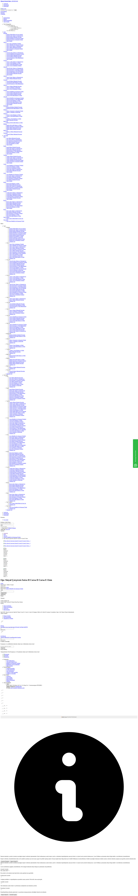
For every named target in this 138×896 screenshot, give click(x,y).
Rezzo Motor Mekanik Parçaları (13, 203)
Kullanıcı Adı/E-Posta (5, 522)
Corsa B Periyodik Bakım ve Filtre (14, 82)
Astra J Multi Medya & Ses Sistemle (17, 253)
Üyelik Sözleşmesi (10, 669)
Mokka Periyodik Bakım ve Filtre (14, 125)
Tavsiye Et (9, 602)
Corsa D (5, 51)
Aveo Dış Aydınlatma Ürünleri (16, 449)
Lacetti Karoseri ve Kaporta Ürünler (14, 196)
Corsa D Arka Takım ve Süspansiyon (14, 52)
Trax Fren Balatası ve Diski (12, 143)
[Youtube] (5, 655)
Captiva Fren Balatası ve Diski (16, 410)
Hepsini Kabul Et (13, 861)
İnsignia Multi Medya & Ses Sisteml (14, 34)
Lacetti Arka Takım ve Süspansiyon (14, 192)
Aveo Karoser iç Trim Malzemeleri (17, 442)
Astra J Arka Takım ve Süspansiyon (14, 46)
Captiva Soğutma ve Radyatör (16, 414)
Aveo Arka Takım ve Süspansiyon (14, 175)
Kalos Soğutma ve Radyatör (15, 462)
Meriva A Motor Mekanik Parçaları (14, 131)
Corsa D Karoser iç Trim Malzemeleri (14, 57)
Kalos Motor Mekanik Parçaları (13, 184)
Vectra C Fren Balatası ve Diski (13, 114)
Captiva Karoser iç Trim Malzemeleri (17, 408)
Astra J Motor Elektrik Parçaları (16, 250)
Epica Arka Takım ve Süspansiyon (14, 210)
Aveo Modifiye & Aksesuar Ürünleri (14, 174)
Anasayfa (5, 533)
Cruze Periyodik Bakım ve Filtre (16, 430)
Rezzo (4, 200)
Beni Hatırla (5, 528)
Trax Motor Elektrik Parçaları (13, 142)
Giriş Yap (3, 529)
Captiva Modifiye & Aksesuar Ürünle (14, 160)
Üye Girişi (5, 519)
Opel (4, 32)
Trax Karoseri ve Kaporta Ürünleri (14, 140)
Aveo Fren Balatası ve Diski (15, 443)
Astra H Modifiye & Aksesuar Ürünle (17, 292)
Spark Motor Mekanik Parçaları (13, 149)
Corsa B (5, 79)
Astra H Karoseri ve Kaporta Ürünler (14, 69)
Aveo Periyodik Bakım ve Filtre (16, 446)
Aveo (4, 173)
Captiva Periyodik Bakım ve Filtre (17, 412)
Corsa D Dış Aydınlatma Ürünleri (16, 272)
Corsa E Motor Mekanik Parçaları (14, 92)
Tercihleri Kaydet (13, 894)
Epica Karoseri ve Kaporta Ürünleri (14, 213)
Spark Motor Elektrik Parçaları (13, 147)
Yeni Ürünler (6, 21)
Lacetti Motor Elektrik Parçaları (13, 197)
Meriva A (5, 130)
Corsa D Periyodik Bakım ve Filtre (17, 271)
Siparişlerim (6, 5)
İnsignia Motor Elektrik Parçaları (16, 235)
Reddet (88, 858)
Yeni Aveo (5, 219)
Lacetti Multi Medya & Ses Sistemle (17, 476)
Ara (15, 10)
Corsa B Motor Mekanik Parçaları (14, 81)
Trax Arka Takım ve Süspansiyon (13, 139)
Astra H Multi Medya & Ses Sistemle (14, 72)
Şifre (2, 525)
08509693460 (18, 686)
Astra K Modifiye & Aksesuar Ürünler (15, 98)
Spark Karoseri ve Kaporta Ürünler (17, 398)
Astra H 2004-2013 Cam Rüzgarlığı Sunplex (11, 637)
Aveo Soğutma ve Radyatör (15, 447)
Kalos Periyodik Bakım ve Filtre (16, 460)
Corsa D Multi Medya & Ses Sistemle (17, 268)
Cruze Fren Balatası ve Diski (12, 166)
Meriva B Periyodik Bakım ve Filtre (14, 122)
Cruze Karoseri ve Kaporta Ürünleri (17, 425)
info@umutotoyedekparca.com (17, 687)
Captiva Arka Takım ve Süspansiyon (14, 157)
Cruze (4, 164)
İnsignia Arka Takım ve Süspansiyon (14, 35)
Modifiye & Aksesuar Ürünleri (13, 663)
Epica (4, 209)
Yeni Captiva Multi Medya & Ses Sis (14, 218)
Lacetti (5, 191)
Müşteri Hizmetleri (7, 20)
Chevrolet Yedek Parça (11, 662)
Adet (2, 590)
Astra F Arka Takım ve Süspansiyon (14, 77)
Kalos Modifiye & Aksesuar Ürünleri (17, 463)
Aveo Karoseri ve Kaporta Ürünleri (14, 178)
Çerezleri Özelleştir (5, 861)
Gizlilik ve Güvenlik (11, 673)
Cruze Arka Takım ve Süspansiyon (14, 169)
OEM (2, 583)
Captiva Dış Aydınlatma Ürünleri (16, 415)
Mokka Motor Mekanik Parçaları (13, 127)
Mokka (5, 124)
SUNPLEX (3, 636)
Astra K (5, 96)
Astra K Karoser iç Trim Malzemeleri (14, 99)
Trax (4, 137)
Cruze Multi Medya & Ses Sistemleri (17, 429)
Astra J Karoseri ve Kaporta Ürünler (14, 48)
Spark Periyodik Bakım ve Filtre (16, 395)
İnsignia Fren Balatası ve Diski (16, 236)
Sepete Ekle (3, 593)
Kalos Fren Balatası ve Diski (12, 183)
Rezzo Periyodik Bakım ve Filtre (16, 490)
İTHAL (2, 625)
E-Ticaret (65, 717)
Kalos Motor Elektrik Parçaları (13, 188)
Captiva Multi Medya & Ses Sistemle (17, 411)
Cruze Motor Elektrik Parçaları (16, 427)
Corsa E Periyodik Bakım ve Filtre (14, 95)
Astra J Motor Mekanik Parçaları (13, 47)
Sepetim (8, 681)
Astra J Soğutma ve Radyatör (15, 255)
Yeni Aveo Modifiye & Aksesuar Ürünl (15, 221)
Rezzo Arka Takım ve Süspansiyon (14, 201)
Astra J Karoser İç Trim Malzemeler (17, 252)
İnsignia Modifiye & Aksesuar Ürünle (14, 38)
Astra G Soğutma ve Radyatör (13, 87)
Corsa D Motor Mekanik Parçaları (14, 55)
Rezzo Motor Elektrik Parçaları (13, 204)
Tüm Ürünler (9, 41)
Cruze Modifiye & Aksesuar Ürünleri (14, 165)
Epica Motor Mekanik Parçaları (13, 212)
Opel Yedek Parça (10, 660)
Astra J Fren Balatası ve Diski (16, 254)
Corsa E (5, 90)
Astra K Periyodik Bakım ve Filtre (14, 102)
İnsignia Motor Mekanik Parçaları (14, 37)
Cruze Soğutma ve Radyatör (15, 432)
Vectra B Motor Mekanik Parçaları (14, 134)
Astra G (5, 85)
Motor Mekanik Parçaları (12, 120)
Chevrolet (5, 135)
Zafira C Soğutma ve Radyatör (13, 112)
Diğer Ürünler (9, 665)
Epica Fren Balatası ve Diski (12, 214)
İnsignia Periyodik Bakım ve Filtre (17, 239)
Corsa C (5, 60)
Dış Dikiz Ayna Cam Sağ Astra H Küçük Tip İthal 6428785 (14, 627)
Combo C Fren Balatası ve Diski (13, 118)
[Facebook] (6, 654)
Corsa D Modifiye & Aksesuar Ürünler (15, 54)
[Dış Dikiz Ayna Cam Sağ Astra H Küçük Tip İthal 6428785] (3, 624)
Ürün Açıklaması (7, 605)
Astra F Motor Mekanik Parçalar (13, 78)
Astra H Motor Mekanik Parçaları (14, 73)
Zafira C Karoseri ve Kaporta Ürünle (14, 111)
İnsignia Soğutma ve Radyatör (16, 237)
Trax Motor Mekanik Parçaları (13, 138)
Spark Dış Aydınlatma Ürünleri (16, 397)
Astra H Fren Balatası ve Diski (16, 293)
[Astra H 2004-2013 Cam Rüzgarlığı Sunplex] (3, 634)
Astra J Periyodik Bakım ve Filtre (16, 257)
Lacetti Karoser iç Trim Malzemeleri (17, 475)
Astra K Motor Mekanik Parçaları (14, 103)
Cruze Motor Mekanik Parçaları (13, 170)
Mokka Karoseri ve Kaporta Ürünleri (14, 126)
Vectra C (5, 113)
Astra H (5, 67)
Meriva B (5, 121)
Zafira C (5, 109)
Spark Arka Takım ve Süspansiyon (14, 148)
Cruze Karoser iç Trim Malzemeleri (17, 428)
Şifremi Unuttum (12, 528)
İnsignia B (5, 105)
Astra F (5, 76)
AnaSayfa (5, 3)
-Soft (62, 717)
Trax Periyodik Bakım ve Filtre (16, 384)
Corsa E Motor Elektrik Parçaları (13, 94)
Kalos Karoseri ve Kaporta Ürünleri (14, 187)
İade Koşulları (6, 609)
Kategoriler (6, 6)
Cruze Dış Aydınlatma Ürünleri (13, 168)
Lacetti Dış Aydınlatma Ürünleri (13, 194)
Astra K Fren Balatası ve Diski (13, 100)
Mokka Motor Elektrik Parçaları (13, 129)
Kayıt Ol (8, 529)
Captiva (5, 155)
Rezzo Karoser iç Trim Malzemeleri (14, 205)
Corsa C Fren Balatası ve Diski (13, 63)
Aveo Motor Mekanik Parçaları (13, 177)
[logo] (3, 8)
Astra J (5, 42)
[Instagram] (6, 657)
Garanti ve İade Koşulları (12, 672)
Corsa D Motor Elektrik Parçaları (13, 56)
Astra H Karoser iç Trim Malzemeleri (14, 70)
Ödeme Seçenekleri (7, 607)
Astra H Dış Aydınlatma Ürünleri (16, 294)
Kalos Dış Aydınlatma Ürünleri (16, 464)
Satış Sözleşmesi (10, 671)
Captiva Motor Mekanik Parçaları (13, 159)
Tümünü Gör (12, 241)
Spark (4, 146)
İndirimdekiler (6, 17)
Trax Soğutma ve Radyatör (15, 385)
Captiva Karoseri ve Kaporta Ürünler (14, 161)
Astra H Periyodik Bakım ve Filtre (17, 290)
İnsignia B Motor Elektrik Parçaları (14, 107)
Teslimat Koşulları (10, 668)
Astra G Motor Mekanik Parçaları (14, 86)
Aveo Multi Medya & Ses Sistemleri (17, 445)
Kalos (4, 182)
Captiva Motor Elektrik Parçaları (13, 156)
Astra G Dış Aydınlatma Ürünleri (13, 89)
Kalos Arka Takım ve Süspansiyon (14, 186)
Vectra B (5, 133)
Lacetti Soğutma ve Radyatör (15, 480)
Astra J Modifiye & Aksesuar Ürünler (14, 45)
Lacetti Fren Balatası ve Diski (16, 477)
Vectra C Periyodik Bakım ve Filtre (14, 116)
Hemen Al (3, 594)
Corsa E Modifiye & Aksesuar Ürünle (15, 91)
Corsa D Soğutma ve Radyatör (16, 270)
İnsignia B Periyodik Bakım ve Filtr (14, 108)
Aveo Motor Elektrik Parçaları (13, 179)
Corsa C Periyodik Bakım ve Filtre (14, 64)
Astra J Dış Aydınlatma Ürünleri (13, 43)
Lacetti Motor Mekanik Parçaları (13, 195)
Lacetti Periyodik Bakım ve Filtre (16, 478)
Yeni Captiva (6, 217)
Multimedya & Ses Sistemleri (13, 664)
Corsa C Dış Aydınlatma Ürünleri (13, 65)
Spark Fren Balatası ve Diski (12, 152)
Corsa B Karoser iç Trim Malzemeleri (14, 83)
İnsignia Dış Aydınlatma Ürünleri (16, 240)
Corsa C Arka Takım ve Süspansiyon (14, 61)
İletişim (5, 19)
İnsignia (5, 33)
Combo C (5, 117)
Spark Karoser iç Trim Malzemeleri (14, 151)
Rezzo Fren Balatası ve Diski (13, 207)
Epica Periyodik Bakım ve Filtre (13, 216)
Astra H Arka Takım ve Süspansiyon (14, 68)
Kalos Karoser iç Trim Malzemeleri (17, 459)
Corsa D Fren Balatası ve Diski (16, 267)
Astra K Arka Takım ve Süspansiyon (17, 331)
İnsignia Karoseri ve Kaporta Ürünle (14, 39)
